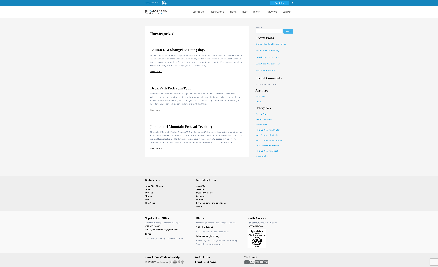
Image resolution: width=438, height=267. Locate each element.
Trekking (149, 193)
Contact (199, 206)
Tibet (147, 199)
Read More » (156, 72)
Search (259, 27)
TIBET (244, 12)
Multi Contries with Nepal (267, 146)
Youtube (213, 262)
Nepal (147, 189)
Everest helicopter (264, 119)
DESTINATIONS (217, 12)
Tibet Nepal (150, 203)
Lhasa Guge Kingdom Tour (268, 64)
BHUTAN (257, 12)
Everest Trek (261, 125)
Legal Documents (204, 193)
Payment (200, 196)
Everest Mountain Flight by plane (271, 44)
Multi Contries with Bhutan (268, 130)
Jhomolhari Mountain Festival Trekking (181, 126)
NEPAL (233, 12)
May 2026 (260, 102)
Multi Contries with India (267, 135)
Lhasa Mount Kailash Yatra (267, 57)
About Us (272, 12)
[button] (279, 3)
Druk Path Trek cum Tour (170, 88)
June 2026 (260, 96)
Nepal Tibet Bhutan (154, 186)
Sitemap (200, 199)
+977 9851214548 (152, 226)
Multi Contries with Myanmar (269, 140)
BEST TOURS (199, 12)
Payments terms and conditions (211, 203)
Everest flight (262, 114)
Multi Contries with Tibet (267, 151)
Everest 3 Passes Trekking (267, 51)
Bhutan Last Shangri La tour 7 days (177, 49)
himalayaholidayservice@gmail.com (161, 230)
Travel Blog (201, 189)
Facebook (201, 262)
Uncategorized (262, 156)
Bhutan (148, 196)
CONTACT (287, 12)
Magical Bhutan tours (265, 70)
